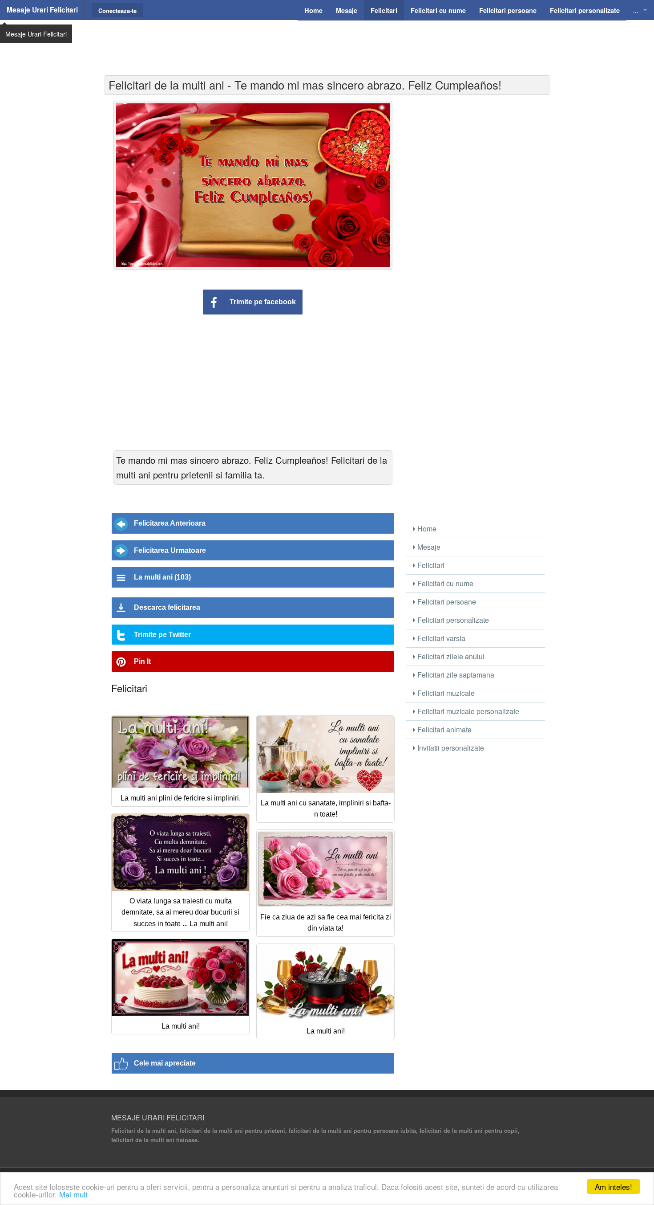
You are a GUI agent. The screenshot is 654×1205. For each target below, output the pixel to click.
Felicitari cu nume (444, 583)
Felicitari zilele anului (450, 656)
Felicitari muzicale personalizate (467, 711)
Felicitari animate (444, 729)
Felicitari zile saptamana (455, 675)
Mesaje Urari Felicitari (42, 10)
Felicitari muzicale (445, 693)
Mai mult (73, 1194)
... (635, 10)
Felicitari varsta (440, 638)
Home (426, 528)
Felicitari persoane (446, 601)
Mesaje (428, 547)
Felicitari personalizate (452, 620)
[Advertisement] (327, 42)
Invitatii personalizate (450, 748)
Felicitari (430, 565)
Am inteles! (613, 1186)
